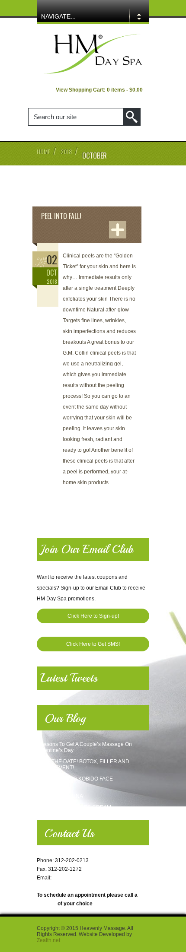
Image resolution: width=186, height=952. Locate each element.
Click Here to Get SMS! (93, 644)
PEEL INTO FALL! (61, 216)
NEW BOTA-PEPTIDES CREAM (74, 807)
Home (43, 151)
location (46, 904)
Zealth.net (48, 940)
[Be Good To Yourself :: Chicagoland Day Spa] (93, 73)
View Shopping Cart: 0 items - (99, 90)
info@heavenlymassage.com (87, 878)
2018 (66, 151)
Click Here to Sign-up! (93, 616)
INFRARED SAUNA (60, 796)
